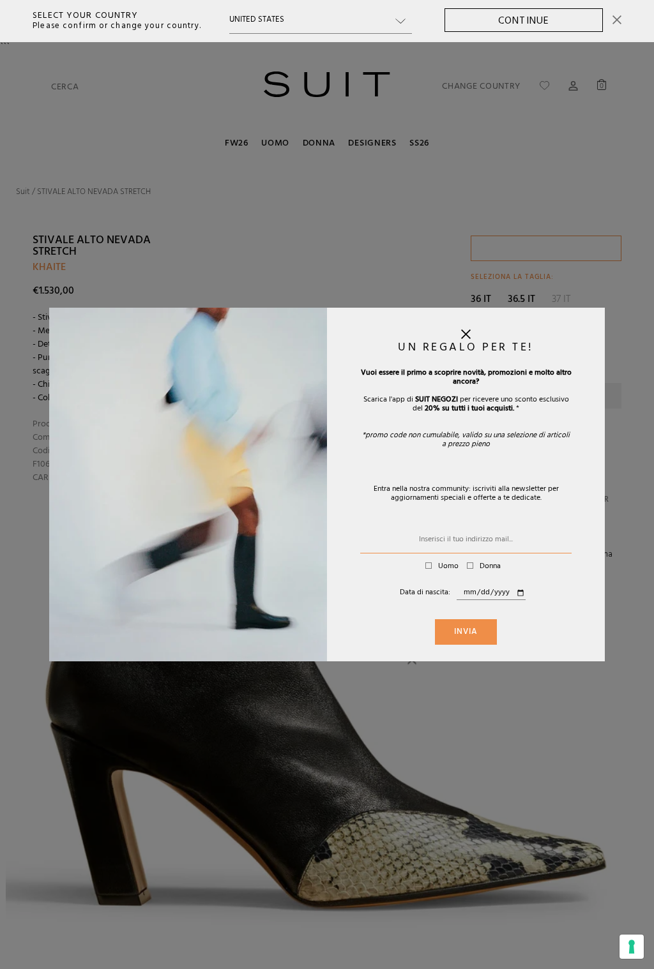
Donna (490, 567)
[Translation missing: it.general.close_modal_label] (466, 337)
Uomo (448, 567)
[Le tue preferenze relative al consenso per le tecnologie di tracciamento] (632, 947)
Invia (466, 632)
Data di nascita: (425, 593)
